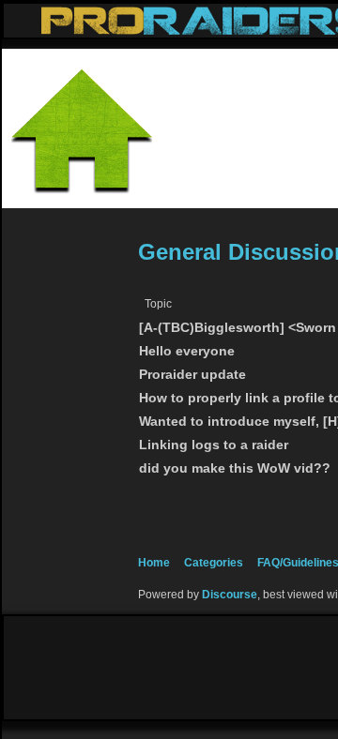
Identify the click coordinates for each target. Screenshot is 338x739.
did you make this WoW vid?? (234, 468)
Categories (213, 562)
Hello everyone (187, 351)
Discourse (229, 594)
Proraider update (192, 375)
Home (154, 562)
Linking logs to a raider (213, 445)
